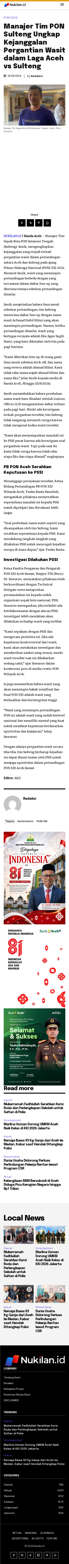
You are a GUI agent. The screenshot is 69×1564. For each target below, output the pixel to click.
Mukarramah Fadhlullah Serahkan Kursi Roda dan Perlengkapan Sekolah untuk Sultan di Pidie (33, 1108)
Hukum (8, 1136)
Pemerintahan (12, 1156)
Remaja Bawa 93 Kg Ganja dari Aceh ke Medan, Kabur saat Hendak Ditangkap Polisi (33, 1144)
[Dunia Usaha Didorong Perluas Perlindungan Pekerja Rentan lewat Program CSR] (51, 1294)
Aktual (7, 1176)
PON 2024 (10, 17)
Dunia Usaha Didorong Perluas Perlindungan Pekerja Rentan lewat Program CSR (31, 1164)
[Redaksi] (12, 804)
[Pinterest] (39, 223)
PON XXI (42, 821)
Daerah (8, 1100)
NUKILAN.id (12, 236)
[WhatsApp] (47, 223)
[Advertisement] (34, 169)
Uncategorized (12, 1120)
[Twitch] (39, 1555)
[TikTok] (30, 1555)
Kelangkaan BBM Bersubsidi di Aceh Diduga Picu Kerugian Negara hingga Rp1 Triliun (32, 1184)
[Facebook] (22, 223)
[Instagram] (22, 1555)
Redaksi (37, 76)
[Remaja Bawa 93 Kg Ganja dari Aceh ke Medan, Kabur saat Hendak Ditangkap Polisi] (19, 1294)
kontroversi (25, 821)
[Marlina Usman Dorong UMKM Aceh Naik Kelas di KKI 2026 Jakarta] (51, 1235)
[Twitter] (30, 223)
